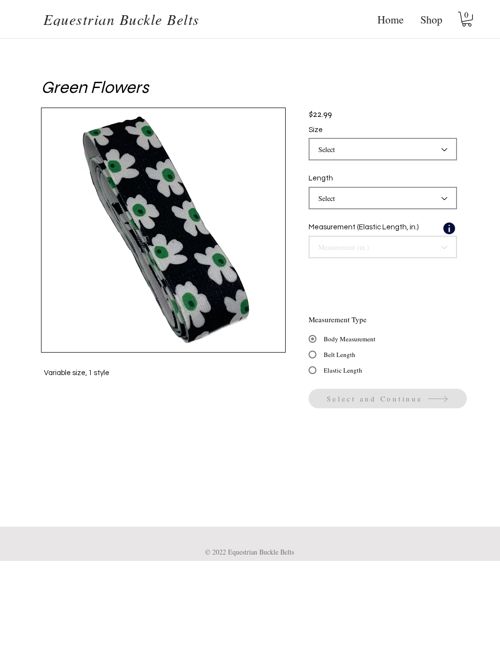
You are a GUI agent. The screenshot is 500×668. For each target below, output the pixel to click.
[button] (467, 19)
